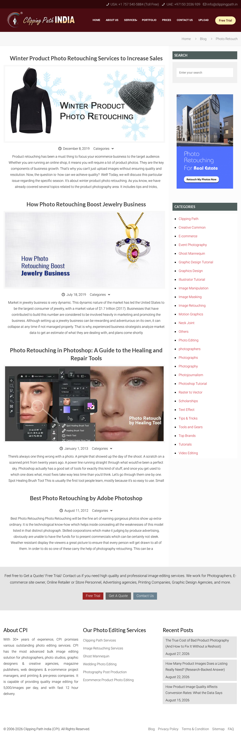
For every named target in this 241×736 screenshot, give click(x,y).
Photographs (188, 358)
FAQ (231, 729)
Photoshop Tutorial (193, 384)
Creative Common (192, 227)
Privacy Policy (168, 729)
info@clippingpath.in (222, 4)
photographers (190, 349)
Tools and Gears (191, 427)
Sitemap (218, 729)
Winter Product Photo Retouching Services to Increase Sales (86, 58)
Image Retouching (192, 305)
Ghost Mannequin (192, 253)
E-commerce (188, 236)
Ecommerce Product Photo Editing (108, 680)
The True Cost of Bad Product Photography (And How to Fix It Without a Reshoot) (197, 643)
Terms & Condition (195, 729)
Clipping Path (188, 219)
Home (186, 39)
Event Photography (193, 245)
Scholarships (188, 401)
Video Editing (188, 453)
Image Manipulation (193, 288)
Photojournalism (191, 375)
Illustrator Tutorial (192, 279)
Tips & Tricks (188, 418)
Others (183, 331)
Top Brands (187, 436)
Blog (203, 39)
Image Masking (190, 297)
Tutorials (185, 444)
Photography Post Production (105, 672)
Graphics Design (191, 271)
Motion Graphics (191, 314)
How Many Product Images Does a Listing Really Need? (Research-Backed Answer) (196, 666)
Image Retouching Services (103, 648)
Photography (188, 366)
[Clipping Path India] (41, 19)
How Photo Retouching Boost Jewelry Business (86, 204)
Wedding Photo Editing (100, 664)
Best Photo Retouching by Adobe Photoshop (86, 498)
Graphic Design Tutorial (196, 262)
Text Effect (186, 410)
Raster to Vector (190, 392)
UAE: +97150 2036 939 (183, 4)
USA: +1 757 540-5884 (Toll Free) (135, 4)
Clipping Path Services (99, 640)
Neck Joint (186, 323)
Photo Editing (188, 340)
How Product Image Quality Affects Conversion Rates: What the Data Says (193, 690)
